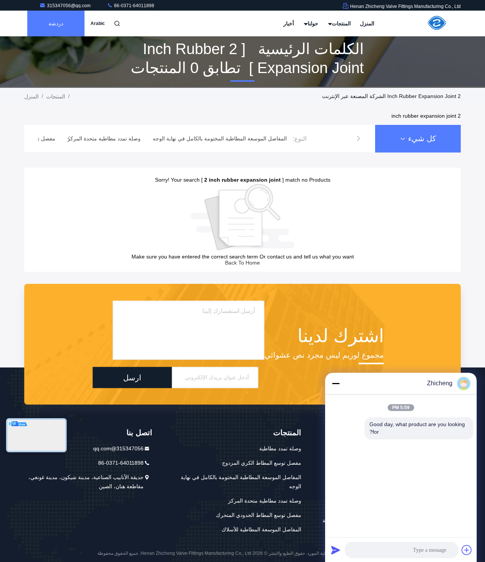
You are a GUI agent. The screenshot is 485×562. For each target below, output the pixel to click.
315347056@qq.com (69, 5)
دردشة (55, 23)
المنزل (367, 23)
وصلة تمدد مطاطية (280, 448)
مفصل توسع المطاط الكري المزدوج (261, 463)
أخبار (288, 23)
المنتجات (340, 23)
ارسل (132, 377)
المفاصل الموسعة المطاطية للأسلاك (261, 529)
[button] (358, 138)
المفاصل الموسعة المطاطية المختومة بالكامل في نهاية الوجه (241, 481)
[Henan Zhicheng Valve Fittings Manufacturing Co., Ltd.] (437, 23)
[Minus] (335, 383)
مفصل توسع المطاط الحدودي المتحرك (258, 515)
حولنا (312, 23)
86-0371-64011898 (133, 5)
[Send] (336, 550)
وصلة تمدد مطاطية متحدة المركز (264, 501)
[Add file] (467, 550)
